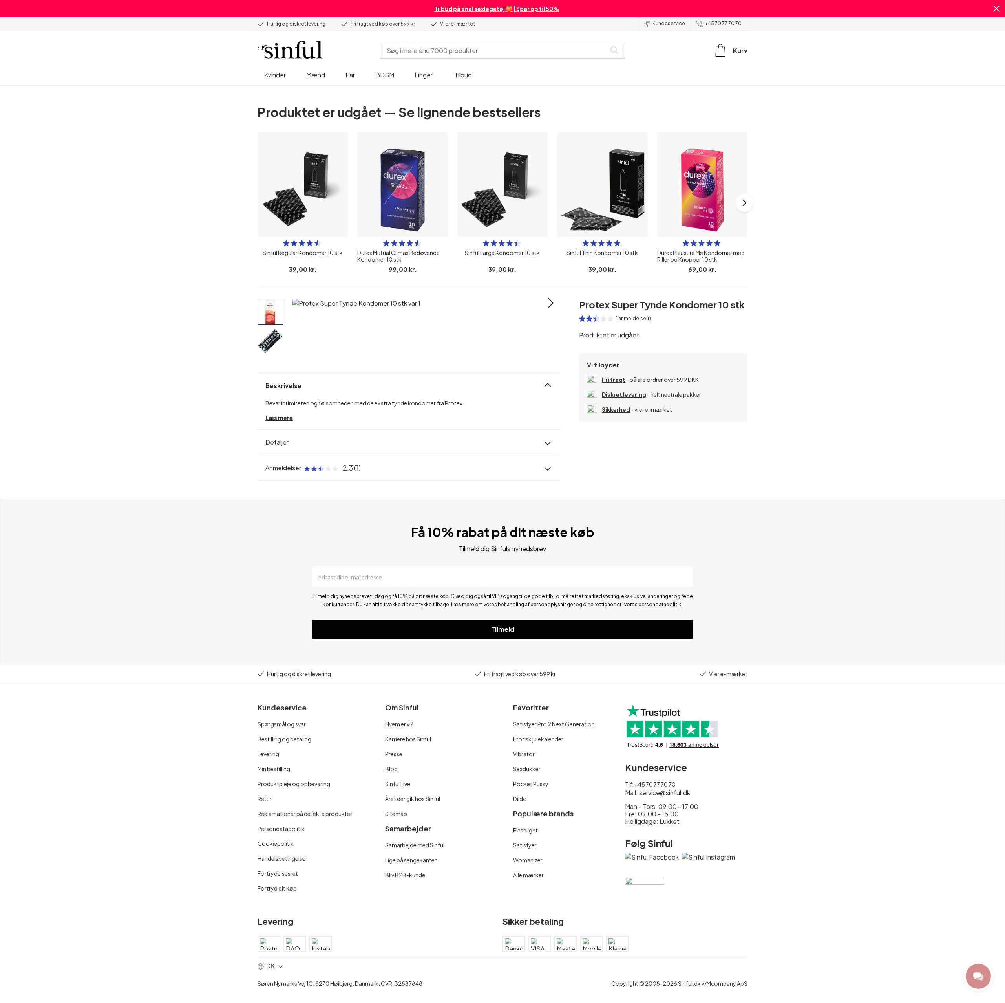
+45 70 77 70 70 (723, 23)
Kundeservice (668, 23)
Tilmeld (502, 629)
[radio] (286, 243)
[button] (996, 9)
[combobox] (494, 50)
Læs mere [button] (279, 417)
